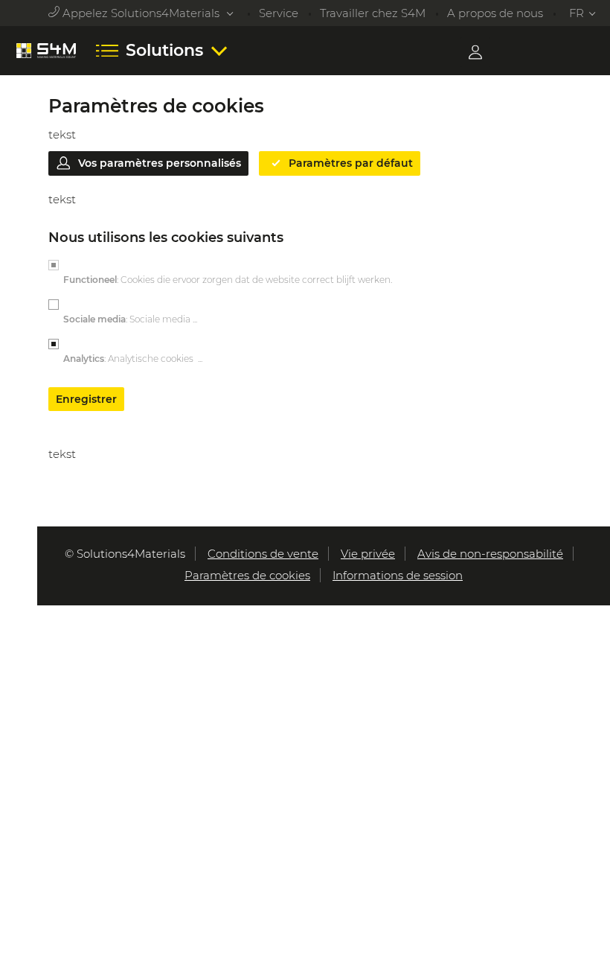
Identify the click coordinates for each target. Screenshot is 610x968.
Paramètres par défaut (351, 163)
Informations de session (398, 575)
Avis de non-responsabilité (490, 554)
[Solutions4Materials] (46, 50)
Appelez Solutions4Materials (141, 13)
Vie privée (368, 554)
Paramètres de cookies (247, 575)
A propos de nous (496, 13)
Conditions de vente (263, 554)
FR (576, 13)
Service (278, 13)
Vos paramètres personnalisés (159, 163)
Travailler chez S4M (373, 13)
